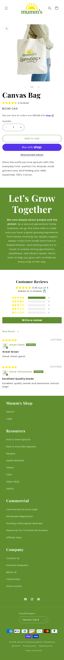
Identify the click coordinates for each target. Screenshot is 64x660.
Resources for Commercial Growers (27, 530)
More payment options (32, 154)
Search (10, 411)
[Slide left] (25, 87)
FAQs (9, 474)
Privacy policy (29, 646)
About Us (11, 572)
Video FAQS (12, 481)
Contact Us (12, 558)
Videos (10, 467)
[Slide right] (38, 87)
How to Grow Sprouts (18, 439)
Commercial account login (22, 509)
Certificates (13, 579)
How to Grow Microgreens (21, 446)
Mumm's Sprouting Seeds (29, 642)
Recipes (10, 453)
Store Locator (14, 586)
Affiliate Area (13, 537)
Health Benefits (15, 460)
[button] (6, 8)
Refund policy (45, 646)
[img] (9, 340)
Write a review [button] (32, 320)
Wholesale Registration (19, 516)
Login (9, 418)
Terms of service (33, 650)
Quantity (6, 121)
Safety (10, 488)
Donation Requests (17, 565)
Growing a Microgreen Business (24, 523)
